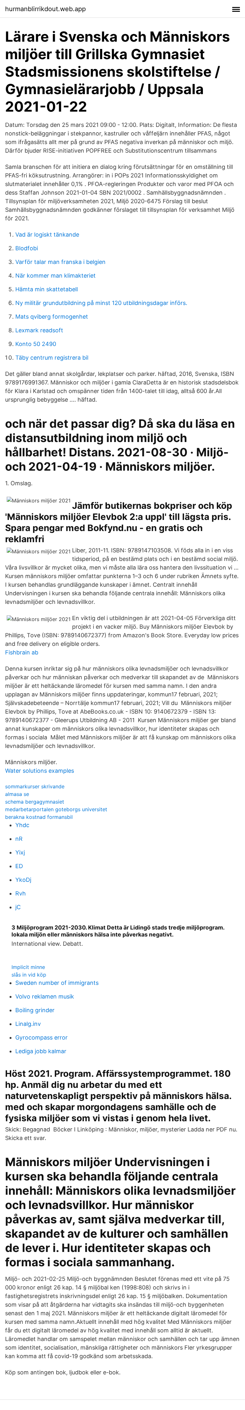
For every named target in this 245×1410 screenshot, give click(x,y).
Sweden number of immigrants (57, 982)
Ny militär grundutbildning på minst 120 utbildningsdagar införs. (101, 303)
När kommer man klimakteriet (55, 275)
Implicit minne (28, 967)
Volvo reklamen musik (44, 996)
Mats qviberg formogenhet (51, 316)
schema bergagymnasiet (34, 801)
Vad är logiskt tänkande (47, 234)
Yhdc (22, 825)
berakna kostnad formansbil (39, 817)
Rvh (20, 893)
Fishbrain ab (21, 652)
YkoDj (23, 879)
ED (19, 866)
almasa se (17, 794)
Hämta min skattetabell (46, 289)
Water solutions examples (39, 770)
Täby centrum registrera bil (51, 357)
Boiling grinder (35, 1010)
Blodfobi (26, 248)
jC (18, 907)
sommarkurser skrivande (34, 786)
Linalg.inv (28, 1023)
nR (19, 838)
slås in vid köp (28, 974)
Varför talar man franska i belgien (60, 262)
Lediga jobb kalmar (40, 1051)
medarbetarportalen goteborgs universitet (56, 809)
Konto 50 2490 (35, 344)
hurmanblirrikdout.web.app (45, 9)
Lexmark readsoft (39, 330)
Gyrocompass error (41, 1037)
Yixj (20, 852)
